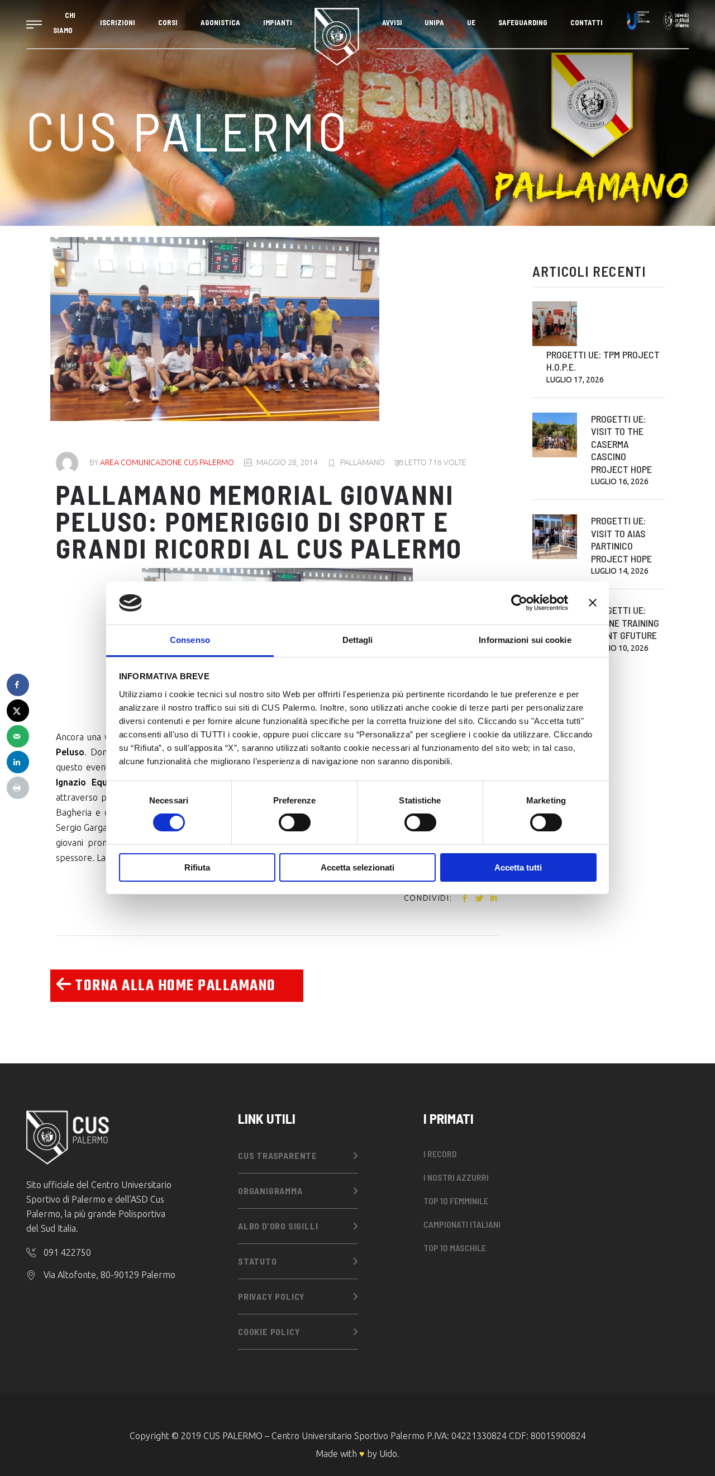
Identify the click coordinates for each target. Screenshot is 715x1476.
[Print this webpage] (18, 788)
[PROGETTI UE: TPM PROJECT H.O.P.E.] (554, 323)
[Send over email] (18, 736)
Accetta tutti (518, 867)
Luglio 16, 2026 (620, 481)
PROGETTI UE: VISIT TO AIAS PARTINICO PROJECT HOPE (621, 539)
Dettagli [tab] (357, 640)
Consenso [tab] (190, 640)
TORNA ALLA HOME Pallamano (174, 986)
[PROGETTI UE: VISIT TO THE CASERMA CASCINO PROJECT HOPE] (554, 435)
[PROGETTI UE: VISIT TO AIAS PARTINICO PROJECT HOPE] (554, 536)
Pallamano (362, 462)
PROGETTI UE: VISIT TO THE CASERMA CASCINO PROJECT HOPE (621, 444)
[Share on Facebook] (18, 685)
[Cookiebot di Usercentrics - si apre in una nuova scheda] (519, 602)
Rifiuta (197, 867)
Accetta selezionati (357, 867)
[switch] (295, 822)
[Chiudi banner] (593, 603)
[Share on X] (18, 710)
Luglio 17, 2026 (575, 379)
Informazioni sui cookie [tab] (525, 640)
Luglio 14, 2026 (620, 570)
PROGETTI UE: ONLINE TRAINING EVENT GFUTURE (625, 622)
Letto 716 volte (434, 462)
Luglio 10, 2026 (620, 648)
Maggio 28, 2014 (287, 462)
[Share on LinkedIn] (18, 762)
